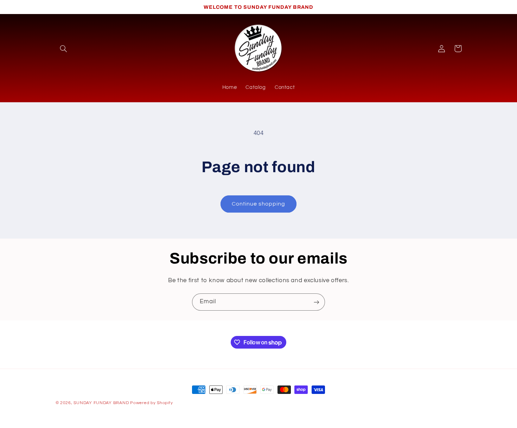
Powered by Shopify (151, 403)
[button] (64, 48)
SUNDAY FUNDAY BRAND (101, 403)
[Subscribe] (316, 302)
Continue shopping (259, 204)
